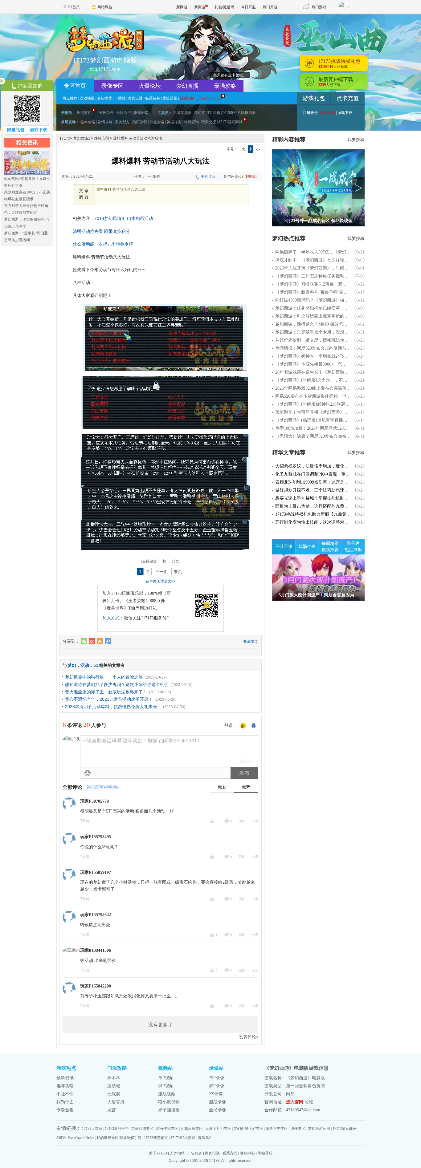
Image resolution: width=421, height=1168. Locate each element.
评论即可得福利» (103, 787)
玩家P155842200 (95, 986)
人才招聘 (177, 1153)
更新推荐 (104, 98)
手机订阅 (208, 176)
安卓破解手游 (130, 1138)
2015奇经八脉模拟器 (239, 113)
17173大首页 (92, 1128)
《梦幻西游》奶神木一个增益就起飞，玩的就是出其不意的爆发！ (337, 356)
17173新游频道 (156, 1138)
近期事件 (84, 113)
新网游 (181, 7)
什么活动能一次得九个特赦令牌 (103, 243)
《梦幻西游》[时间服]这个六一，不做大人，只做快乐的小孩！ (335, 380)
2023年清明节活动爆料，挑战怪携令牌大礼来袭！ (113, 706)
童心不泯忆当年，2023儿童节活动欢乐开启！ (109, 699)
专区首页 (75, 86)
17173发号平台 (117, 1128)
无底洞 (113, 1094)
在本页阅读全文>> (160, 581)
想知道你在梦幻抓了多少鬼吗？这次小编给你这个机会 (117, 684)
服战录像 (217, 1102)
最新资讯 (65, 1078)
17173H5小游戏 (182, 1138)
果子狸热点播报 (353, 546)
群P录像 (216, 1086)
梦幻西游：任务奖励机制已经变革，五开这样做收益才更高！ (333, 308)
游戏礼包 (314, 98)
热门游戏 (319, 7)
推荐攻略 (65, 1086)
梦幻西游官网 (319, 1128)
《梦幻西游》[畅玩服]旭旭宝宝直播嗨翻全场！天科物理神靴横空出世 (341, 420)
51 (95, 665)
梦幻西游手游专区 (248, 1128)
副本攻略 (87, 122)
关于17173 (158, 1153)
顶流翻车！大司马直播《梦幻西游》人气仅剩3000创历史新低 (333, 412)
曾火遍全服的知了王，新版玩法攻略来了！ (106, 691)
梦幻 (71, 665)
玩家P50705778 (94, 801)
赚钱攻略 (140, 113)
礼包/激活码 (224, 7)
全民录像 (217, 1110)
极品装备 (152, 98)
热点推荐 (70, 98)
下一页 (161, 571)
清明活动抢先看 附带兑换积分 (101, 231)
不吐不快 (283, 546)
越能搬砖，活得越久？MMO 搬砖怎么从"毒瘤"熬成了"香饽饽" (334, 324)
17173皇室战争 (345, 1128)
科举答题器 (182, 113)
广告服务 (194, 1153)
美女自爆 (135, 98)
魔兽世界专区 (277, 1128)
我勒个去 (307, 546)
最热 (246, 787)
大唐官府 (116, 1102)
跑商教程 (139, 122)
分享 (255, 821)
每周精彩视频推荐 (330, 546)
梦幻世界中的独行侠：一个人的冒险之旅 (104, 677)
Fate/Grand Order (81, 1138)
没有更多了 (160, 1024)
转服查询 (191, 122)
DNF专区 (297, 1128)
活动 (84, 665)
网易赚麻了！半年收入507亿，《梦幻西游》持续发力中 (328, 252)
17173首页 (71, 7)
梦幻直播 (187, 86)
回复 (242, 821)
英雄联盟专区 (142, 1128)
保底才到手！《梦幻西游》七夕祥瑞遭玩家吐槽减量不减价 (331, 260)
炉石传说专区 (167, 1128)
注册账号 (310, 113)
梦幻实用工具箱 (207, 113)
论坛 (309, 1102)
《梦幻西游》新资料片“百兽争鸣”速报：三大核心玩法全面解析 (335, 292)
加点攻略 (156, 122)
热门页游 (270, 7)
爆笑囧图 (169, 98)
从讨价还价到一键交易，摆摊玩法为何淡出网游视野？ (327, 340)
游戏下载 (344, 113)
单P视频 (166, 1078)
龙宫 (111, 1110)
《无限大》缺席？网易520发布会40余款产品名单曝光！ (328, 436)
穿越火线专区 (192, 1128)
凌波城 (113, 1086)
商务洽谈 (212, 1153)
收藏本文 (250, 641)
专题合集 (65, 1110)
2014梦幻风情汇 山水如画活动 (123, 218)
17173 (64, 138)
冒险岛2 (204, 1138)
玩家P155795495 (95, 836)
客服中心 (247, 1153)
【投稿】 (251, 176)
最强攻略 (225, 86)
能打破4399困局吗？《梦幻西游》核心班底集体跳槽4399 (329, 300)
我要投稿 (356, 139)
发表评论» (248, 1037)
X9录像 (216, 1094)
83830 (61, 1138)
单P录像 (216, 1078)
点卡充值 (348, 98)
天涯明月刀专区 (218, 1128)
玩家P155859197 (95, 872)
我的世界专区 (107, 1138)
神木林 (113, 1078)
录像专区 (112, 86)
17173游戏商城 (231, 122)
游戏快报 (87, 98)
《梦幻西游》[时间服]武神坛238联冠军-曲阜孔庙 (321, 404)
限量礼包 (15, 130)
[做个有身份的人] (243, 726)
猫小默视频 (169, 1102)
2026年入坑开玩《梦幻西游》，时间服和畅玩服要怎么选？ (331, 268)
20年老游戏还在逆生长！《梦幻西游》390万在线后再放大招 (332, 372)
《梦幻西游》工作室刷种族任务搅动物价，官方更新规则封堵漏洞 (337, 276)
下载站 (119, 98)
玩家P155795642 (95, 914)
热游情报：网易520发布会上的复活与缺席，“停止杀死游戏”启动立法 (340, 348)
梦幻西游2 (81, 138)
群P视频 (166, 1086)
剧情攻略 (105, 122)
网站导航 (104, 7)
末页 (178, 571)
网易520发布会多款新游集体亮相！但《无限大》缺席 (326, 396)
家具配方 (122, 122)
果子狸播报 (169, 1110)
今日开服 (248, 7)
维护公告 (106, 113)
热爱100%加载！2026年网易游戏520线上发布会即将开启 (328, 428)
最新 (222, 787)
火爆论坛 (150, 86)
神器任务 (174, 122)
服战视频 (166, 1094)
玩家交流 (208, 122)
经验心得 (123, 113)
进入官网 (294, 1102)
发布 (244, 773)
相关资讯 (27, 143)
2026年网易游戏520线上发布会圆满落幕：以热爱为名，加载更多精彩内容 (345, 388)
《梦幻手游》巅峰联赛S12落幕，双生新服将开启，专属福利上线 (337, 284)
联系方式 (230, 1153)
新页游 (199, 7)
